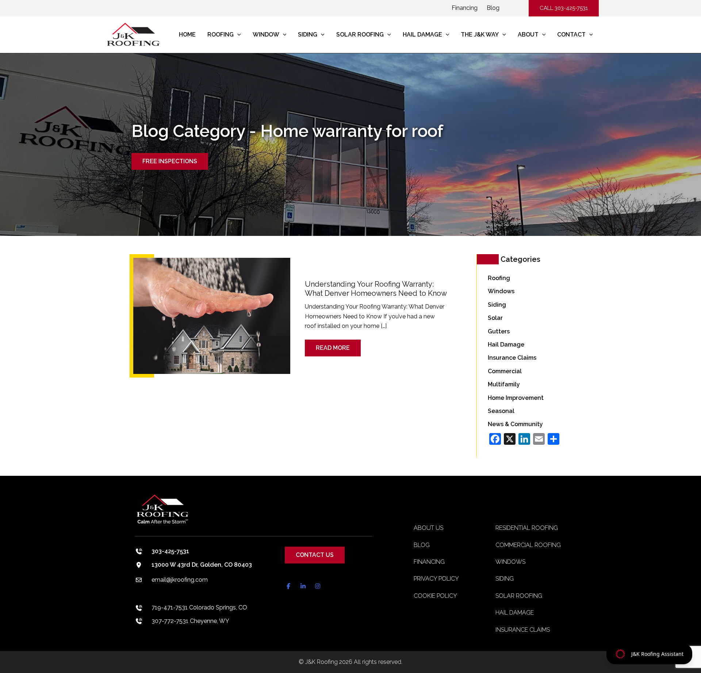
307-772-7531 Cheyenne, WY (190, 620)
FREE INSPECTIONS (169, 161)
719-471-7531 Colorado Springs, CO (199, 607)
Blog (493, 7)
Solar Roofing (518, 595)
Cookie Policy (435, 595)
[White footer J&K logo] (253, 514)
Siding (497, 304)
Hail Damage (506, 344)
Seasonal (501, 411)
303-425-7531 (170, 551)
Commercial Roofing (528, 545)
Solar (495, 317)
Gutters (499, 331)
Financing (465, 7)
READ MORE (337, 345)
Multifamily (504, 384)
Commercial (505, 371)
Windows (501, 291)
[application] (237, 34)
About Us (428, 527)
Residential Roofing (526, 527)
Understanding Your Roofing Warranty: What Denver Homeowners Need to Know (376, 289)
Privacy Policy (436, 578)
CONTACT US (315, 554)
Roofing (499, 278)
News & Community (515, 424)
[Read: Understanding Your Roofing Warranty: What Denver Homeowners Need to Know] (212, 315)
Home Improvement (516, 397)
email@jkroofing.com (180, 579)
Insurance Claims (512, 357)
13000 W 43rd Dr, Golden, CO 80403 (202, 564)
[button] (564, 8)
